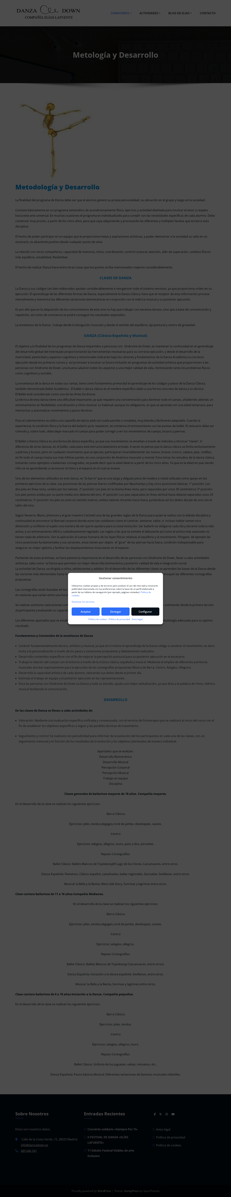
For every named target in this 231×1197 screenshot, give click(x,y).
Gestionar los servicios (83, 601)
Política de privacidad (119, 619)
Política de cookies (97, 619)
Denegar (115, 611)
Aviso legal (137, 619)
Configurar (145, 611)
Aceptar (86, 611)
